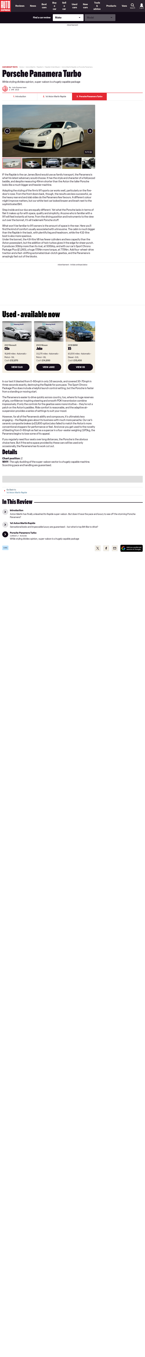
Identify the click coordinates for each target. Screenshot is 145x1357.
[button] (48, 131)
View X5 (80, 367)
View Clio (17, 367)
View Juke (49, 367)
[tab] (12, 163)
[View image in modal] (7, 131)
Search (132, 8)
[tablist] (48, 163)
